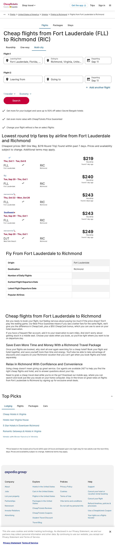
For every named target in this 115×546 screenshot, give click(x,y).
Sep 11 (95, 61)
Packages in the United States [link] (42, 502)
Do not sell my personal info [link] (71, 506)
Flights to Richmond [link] (59, 14)
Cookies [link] (63, 491)
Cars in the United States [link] (42, 491)
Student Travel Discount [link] (42, 518)
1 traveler (8, 93)
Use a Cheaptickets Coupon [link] (99, 510)
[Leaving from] (23, 79)
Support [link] (91, 486)
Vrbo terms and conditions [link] (71, 501)
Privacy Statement (12, 543)
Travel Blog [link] (37, 522)
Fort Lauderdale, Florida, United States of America (26, 61)
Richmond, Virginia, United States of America (67, 61)
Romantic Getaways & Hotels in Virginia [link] (22, 431)
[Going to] (63, 79)
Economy (24, 93)
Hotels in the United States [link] (43, 486)
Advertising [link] (9, 515)
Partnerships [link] (10, 501)
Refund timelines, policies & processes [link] (99, 504)
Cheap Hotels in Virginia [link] (14, 414)
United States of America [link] (28, 14)
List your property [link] (12, 496)
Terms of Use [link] (65, 496)
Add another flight (99, 87)
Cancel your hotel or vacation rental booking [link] (98, 492)
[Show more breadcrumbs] (4, 14)
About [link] (7, 486)
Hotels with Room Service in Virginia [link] (20, 437)
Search (16, 100)
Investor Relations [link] (12, 510)
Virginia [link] (45, 14)
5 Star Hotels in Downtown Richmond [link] (21, 425)
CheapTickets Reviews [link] (42, 508)
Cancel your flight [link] (95, 498)
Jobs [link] (7, 491)
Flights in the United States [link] (43, 496)
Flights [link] (12, 14)
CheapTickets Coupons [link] (42, 513)
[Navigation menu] (110, 5)
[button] (57, 396)
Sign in (102, 5)
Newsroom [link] (9, 506)
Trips (92, 5)
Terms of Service (30, 543)
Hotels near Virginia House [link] (16, 420)
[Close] (110, 531)
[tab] (45, 25)
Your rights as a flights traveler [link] (97, 516)
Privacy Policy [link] (66, 486)
